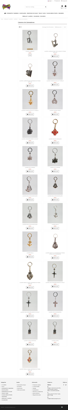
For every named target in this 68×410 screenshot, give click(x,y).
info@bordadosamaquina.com (53, 398)
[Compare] (41, 34)
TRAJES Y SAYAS (5, 393)
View (30, 55)
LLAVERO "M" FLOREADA (30, 167)
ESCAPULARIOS (5, 390)
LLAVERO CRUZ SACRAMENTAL (55, 312)
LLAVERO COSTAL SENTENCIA (30, 340)
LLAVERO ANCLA (55, 224)
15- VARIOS (4, 384)
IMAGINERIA (4, 396)
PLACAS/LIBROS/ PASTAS (7, 395)
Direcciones (19, 388)
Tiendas (34, 388)
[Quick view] (41, 36)
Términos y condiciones (38, 391)
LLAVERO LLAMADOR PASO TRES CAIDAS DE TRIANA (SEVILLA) (55, 52)
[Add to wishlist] (41, 32)
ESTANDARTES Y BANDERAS (7, 388)
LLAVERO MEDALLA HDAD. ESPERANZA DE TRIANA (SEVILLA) (30, 283)
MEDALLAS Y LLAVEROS (6, 398)
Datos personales (21, 390)
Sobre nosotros (36, 393)
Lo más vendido (36, 386)
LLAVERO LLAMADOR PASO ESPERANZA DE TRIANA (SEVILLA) (29, 81)
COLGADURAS (5, 400)
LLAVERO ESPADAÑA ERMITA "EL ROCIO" (30, 139)
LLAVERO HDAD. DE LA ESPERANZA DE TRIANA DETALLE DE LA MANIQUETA (55, 253)
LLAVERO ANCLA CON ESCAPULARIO (29, 196)
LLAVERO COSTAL (55, 340)
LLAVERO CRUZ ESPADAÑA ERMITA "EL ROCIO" (55, 282)
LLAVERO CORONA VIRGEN (55, 110)
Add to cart (55, 56)
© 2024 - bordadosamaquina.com (8, 407)
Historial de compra (21, 384)
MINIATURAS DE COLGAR (7, 391)
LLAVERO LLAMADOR (30, 51)
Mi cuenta (19, 386)
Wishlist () (57, 0)
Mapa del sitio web (37, 395)
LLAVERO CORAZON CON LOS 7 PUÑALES (55, 80)
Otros (3, 386)
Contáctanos (36, 390)
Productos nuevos (37, 384)
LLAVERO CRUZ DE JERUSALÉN (55, 139)
